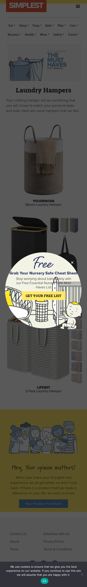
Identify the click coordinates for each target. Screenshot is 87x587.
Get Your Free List (43, 295)
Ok (44, 581)
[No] (82, 574)
